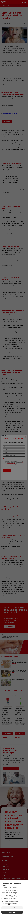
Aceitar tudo (12, 912)
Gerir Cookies (12, 907)
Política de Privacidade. (14, 905)
